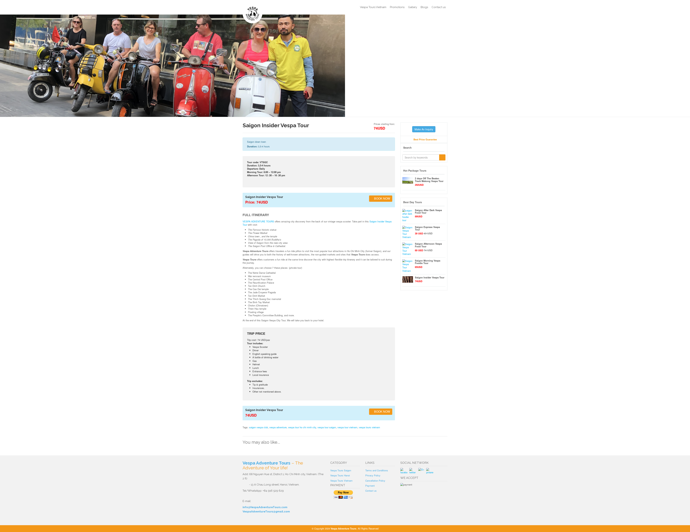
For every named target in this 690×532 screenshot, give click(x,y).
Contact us (439, 7)
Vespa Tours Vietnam (373, 7)
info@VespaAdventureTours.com (265, 507)
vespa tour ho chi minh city (302, 427)
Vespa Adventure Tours (266, 463)
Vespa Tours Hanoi (340, 475)
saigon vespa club (258, 427)
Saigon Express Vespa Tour (427, 228)
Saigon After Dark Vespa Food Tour (428, 211)
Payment (370, 485)
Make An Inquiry (424, 129)
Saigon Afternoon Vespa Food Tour (428, 245)
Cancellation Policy (375, 480)
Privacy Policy (372, 475)
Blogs (424, 7)
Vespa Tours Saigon (340, 470)
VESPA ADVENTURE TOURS (258, 221)
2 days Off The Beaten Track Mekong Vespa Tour (429, 180)
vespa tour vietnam (347, 427)
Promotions (397, 7)
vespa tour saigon (327, 427)
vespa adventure (278, 427)
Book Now (381, 198)
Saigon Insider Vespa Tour (429, 277)
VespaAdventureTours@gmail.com (266, 511)
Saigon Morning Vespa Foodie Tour (427, 262)
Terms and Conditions (376, 470)
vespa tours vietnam (369, 427)
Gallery (412, 7)
